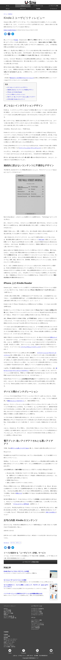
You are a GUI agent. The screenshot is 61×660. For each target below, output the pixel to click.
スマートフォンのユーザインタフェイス (30, 148)
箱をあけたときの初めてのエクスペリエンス (22, 77)
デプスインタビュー (8, 643)
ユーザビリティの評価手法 (37, 608)
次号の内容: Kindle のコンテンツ (16, 99)
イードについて (53, 8)
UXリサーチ (23, 8)
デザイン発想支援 (35, 627)
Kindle (16, 40)
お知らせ (15, 655)
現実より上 (19, 493)
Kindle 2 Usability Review (10, 30)
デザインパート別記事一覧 (10, 617)
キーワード (6, 542)
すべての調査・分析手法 (9, 646)
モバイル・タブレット (16, 542)
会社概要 (36, 655)
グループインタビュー (9, 645)
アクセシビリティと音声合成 (21, 504)
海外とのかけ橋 (7, 611)
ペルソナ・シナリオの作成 (37, 624)
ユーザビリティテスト (36, 610)
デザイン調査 (7, 636)
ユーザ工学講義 (7, 610)
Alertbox (6, 608)
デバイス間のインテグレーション (16, 94)
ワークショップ (35, 629)
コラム (22, 5)
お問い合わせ (30, 655)
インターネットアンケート (10, 640)
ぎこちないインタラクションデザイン (17, 87)
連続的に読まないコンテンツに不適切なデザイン (20, 89)
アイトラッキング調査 (36, 611)
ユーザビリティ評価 (53, 5)
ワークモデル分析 (35, 626)
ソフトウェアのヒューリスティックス (30, 347)
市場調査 (38, 8)
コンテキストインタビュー (37, 623)
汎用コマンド (53, 337)
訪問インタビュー (35, 621)
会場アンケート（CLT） (9, 642)
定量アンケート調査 (8, 613)
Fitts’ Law (41, 239)
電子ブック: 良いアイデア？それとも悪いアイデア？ (21, 97)
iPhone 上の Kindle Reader (14, 92)
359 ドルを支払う (51, 512)
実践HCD (6, 614)
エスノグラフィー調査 (36, 620)
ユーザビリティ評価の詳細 (30, 562)
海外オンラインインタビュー (10, 639)
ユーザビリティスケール (37, 614)
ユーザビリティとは (38, 5)
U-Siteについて (22, 655)
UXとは (7, 8)
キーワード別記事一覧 (9, 616)
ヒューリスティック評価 (37, 613)
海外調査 (6, 637)
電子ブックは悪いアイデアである (20, 448)
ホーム (7, 5)
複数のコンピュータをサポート (15, 400)
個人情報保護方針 (43, 655)
